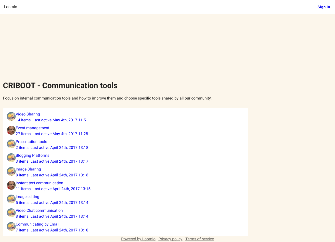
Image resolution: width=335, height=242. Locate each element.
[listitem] (125, 117)
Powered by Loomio (138, 239)
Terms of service (199, 239)
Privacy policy (170, 239)
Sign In (324, 7)
